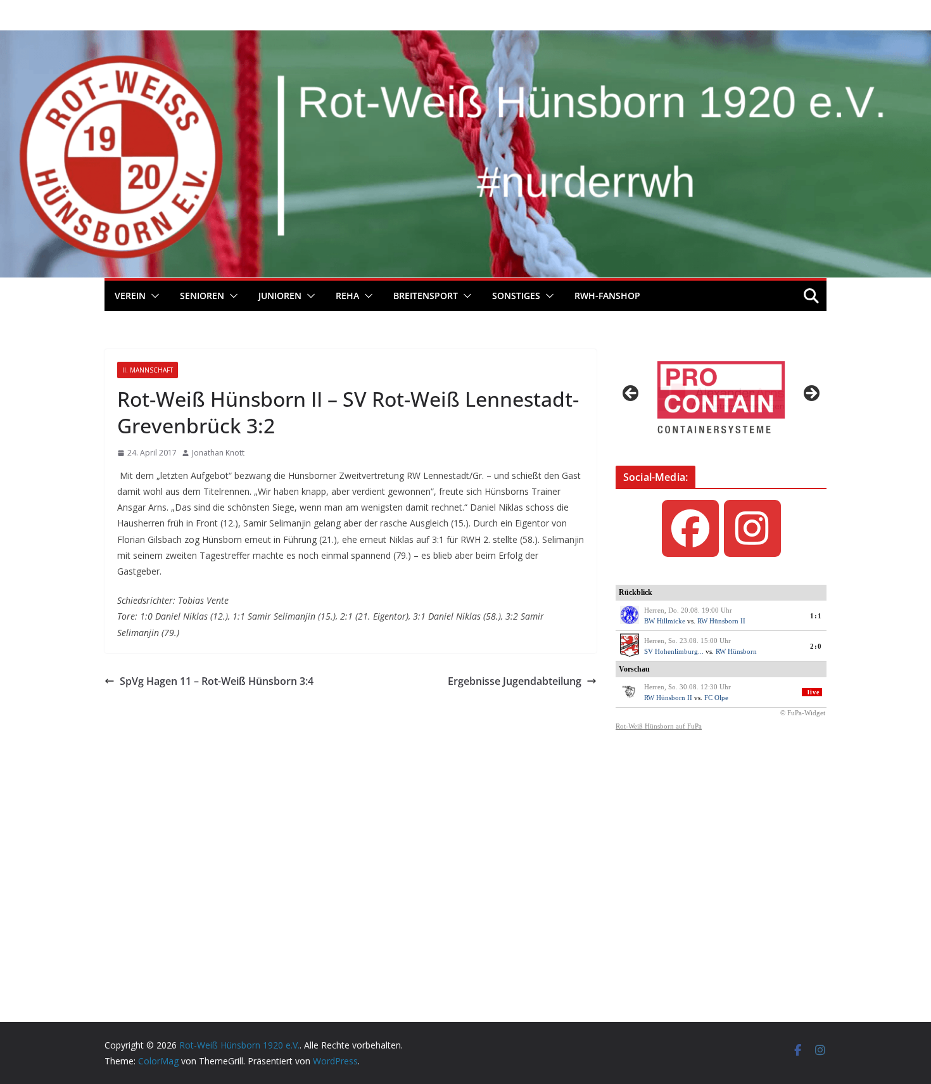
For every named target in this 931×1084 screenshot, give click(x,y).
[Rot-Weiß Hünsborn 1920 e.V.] (465, 39)
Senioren (202, 296)
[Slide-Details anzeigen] (721, 397)
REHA (347, 296)
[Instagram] (752, 528)
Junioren (279, 296)
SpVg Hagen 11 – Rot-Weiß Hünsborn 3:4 (217, 681)
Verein (130, 296)
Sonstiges (516, 296)
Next (810, 394)
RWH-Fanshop (607, 296)
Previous (631, 394)
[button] (153, 296)
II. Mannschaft (147, 370)
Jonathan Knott (218, 452)
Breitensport (425, 296)
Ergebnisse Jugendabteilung (514, 681)
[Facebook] (690, 528)
